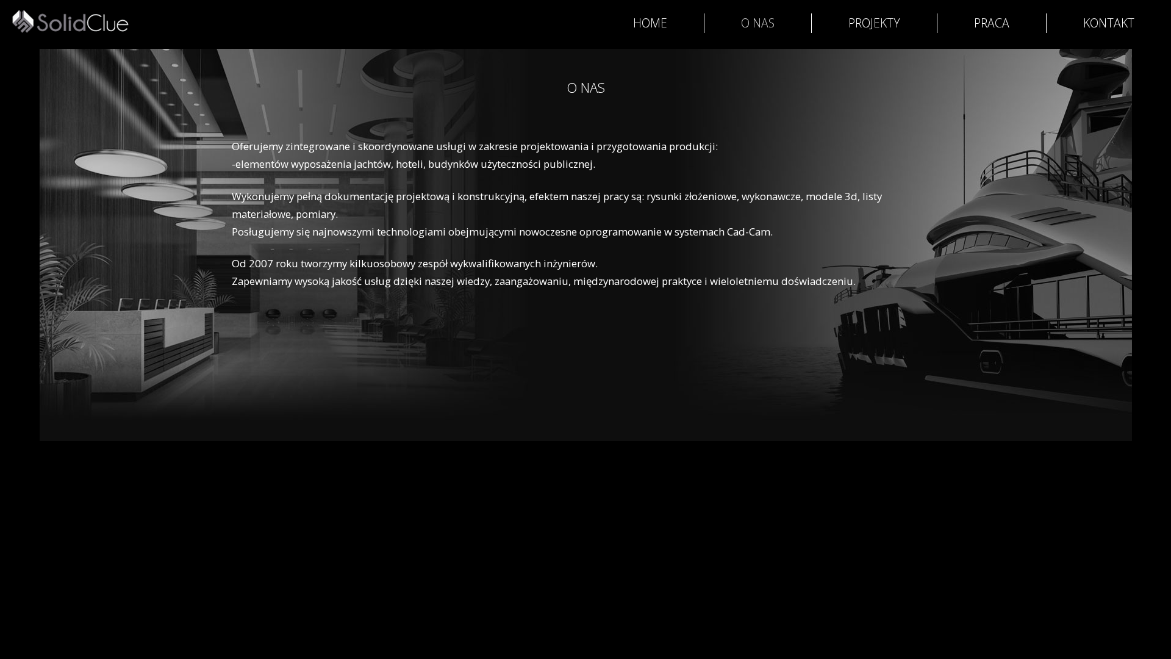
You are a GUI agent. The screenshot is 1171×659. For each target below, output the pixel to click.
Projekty (874, 23)
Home (650, 23)
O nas (758, 23)
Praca (991, 23)
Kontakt (1108, 23)
